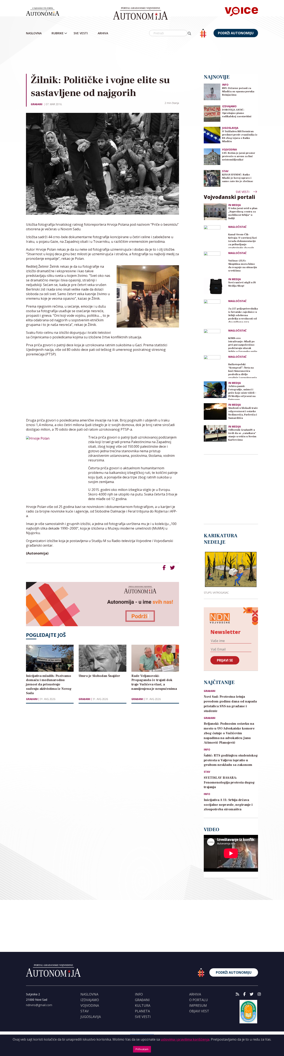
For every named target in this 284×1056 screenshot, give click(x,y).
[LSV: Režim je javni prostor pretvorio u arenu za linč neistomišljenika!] (212, 156)
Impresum (198, 1005)
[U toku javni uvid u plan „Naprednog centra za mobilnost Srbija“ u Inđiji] (215, 211)
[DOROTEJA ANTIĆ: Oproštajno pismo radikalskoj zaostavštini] (212, 113)
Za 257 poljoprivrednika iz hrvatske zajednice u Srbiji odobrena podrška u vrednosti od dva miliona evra (243, 314)
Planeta (142, 1011)
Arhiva (103, 33)
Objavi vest (199, 1011)
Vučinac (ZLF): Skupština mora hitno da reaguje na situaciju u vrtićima (242, 265)
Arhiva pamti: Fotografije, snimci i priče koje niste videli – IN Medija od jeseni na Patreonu (242, 392)
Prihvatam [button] (142, 1049)
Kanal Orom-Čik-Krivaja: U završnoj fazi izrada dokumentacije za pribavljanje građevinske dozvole (242, 240)
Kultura (142, 1005)
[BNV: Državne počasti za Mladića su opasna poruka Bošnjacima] (212, 91)
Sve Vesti (81, 33)
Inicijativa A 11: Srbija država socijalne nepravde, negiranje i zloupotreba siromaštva (228, 805)
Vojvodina (229, 149)
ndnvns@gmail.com (39, 1005)
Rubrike (58, 33)
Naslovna (34, 33)
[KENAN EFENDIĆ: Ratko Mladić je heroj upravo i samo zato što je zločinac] (212, 178)
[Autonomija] (140, 13)
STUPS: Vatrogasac (216, 592)
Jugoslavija (230, 128)
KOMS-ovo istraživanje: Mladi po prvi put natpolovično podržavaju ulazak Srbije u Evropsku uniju (242, 344)
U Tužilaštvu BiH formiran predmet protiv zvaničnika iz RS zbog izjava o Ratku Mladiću (239, 136)
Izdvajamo (229, 106)
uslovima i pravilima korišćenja (185, 1039)
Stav (225, 171)
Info (225, 84)
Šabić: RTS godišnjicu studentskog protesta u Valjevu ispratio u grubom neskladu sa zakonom (231, 760)
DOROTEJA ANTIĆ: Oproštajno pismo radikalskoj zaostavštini (236, 113)
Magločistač (237, 227)
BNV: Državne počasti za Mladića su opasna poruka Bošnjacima (238, 91)
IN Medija (234, 205)
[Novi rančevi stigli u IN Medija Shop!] (215, 286)
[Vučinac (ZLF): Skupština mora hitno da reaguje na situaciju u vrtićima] (215, 262)
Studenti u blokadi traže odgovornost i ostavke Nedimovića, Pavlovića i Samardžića (243, 413)
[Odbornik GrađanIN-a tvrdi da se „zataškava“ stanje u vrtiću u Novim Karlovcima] (215, 433)
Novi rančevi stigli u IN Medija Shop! (242, 284)
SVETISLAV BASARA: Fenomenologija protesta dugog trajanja (229, 782)
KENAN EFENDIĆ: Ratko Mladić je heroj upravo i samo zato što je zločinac (237, 178)
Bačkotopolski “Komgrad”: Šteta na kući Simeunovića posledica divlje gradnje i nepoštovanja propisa (242, 370)
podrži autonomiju (236, 33)
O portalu (198, 1000)
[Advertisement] (150, 56)
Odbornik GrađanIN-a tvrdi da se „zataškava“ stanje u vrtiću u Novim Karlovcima (242, 434)
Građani (36, 104)
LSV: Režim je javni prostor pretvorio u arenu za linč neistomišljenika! (238, 156)
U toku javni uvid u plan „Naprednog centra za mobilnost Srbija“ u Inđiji (242, 213)
